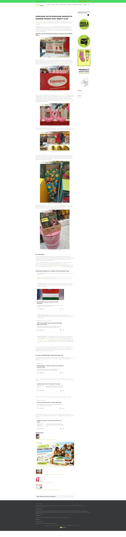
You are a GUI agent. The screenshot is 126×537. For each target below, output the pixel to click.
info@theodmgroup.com (40, 1)
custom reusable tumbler (49, 338)
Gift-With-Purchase (55, 512)
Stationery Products (70, 505)
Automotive (38, 517)
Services (37, 508)
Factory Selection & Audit (75, 510)
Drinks (42, 517)
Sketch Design (38, 510)
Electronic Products (53, 505)
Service (68, 517)
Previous (68, 12)
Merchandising (54, 523)
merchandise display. (61, 62)
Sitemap (70, 525)
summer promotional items (61, 95)
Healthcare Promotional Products (42, 505)
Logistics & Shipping (47, 512)
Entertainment (47, 517)
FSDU (71, 512)
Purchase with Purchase (64, 512)
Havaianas (38, 21)
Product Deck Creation (46, 510)
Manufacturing (84, 510)
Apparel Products (78, 505)
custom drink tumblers (67, 100)
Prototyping (67, 510)
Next (72, 12)
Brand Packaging (76, 512)
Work (41, 508)
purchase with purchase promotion (47, 26)
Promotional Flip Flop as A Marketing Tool (47, 277)
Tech (62, 517)
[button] (88, 5)
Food (56, 517)
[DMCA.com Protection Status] (63, 527)
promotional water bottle (43, 340)
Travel (65, 517)
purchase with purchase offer (52, 205)
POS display (68, 205)
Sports (59, 517)
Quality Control (39, 512)
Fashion (52, 517)
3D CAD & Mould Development (58, 510)
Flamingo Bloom (45, 21)
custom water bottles (59, 338)
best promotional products (57, 266)
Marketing (48, 523)
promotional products (62, 348)
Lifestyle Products (61, 505)
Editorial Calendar (39, 521)
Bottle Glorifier (84, 512)
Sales (45, 523)
